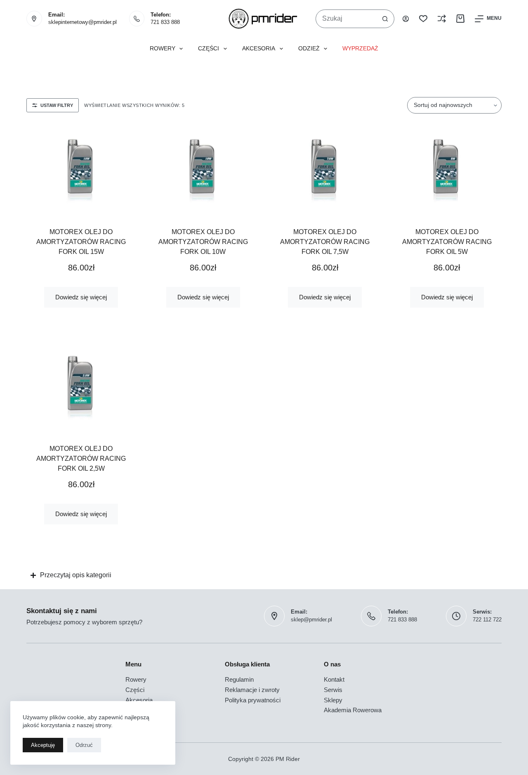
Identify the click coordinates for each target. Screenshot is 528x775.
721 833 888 (165, 22)
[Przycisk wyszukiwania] (385, 19)
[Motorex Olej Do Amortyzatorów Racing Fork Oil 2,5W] (81, 386)
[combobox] (346, 18)
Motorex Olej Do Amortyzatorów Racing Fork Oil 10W (203, 241)
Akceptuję (43, 745)
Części (208, 48)
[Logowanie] (406, 19)
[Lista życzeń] (423, 18)
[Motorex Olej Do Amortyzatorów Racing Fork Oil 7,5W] (325, 169)
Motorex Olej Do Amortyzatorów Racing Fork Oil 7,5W (325, 241)
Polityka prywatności (252, 700)
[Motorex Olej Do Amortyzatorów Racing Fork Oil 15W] (81, 169)
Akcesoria (258, 48)
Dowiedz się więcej (81, 297)
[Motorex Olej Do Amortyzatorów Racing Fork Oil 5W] (447, 169)
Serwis (333, 689)
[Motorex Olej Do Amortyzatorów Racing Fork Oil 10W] (203, 169)
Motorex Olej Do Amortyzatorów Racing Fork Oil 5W (447, 241)
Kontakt (334, 679)
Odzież (309, 48)
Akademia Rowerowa (353, 709)
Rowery (162, 48)
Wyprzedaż (360, 48)
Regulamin (239, 679)
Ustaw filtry (56, 105)
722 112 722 (487, 619)
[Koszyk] (460, 18)
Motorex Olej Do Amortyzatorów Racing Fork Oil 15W (81, 241)
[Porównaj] (442, 18)
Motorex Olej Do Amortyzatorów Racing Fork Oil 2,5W (81, 458)
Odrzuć (84, 745)
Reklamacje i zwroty (252, 689)
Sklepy (333, 700)
